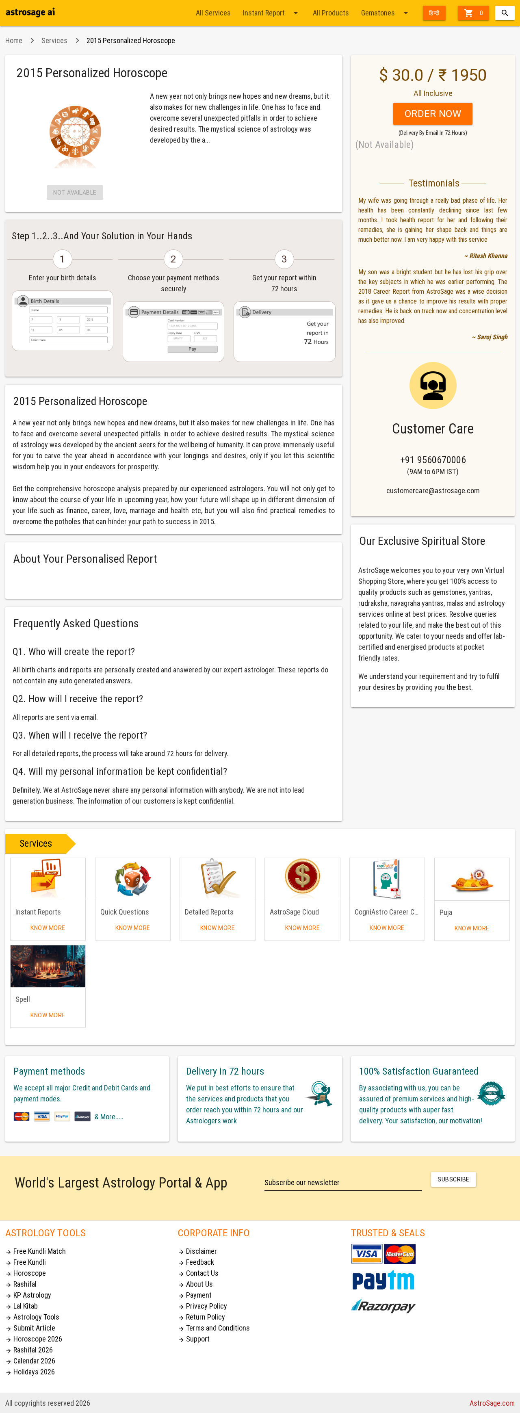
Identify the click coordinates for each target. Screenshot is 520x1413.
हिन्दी (434, 13)
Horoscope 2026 (33, 1339)
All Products (331, 13)
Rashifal (21, 1284)
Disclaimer (197, 1251)
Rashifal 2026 (29, 1350)
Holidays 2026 (30, 1371)
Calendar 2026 (30, 1361)
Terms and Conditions (214, 1328)
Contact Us (198, 1273)
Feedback (196, 1262)
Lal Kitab (21, 1306)
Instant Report (272, 13)
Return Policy (201, 1317)
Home (13, 40)
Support (194, 1339)
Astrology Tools (32, 1317)
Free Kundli (25, 1262)
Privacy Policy (202, 1306)
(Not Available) (384, 144)
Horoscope (25, 1273)
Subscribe (454, 1179)
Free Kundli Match (35, 1251)
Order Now (433, 113)
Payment (195, 1295)
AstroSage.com (492, 1403)
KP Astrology (28, 1295)
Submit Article (30, 1328)
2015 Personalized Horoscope (131, 40)
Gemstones (386, 13)
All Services (213, 13)
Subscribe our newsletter (302, 1182)
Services (54, 40)
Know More (47, 928)
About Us (195, 1284)
